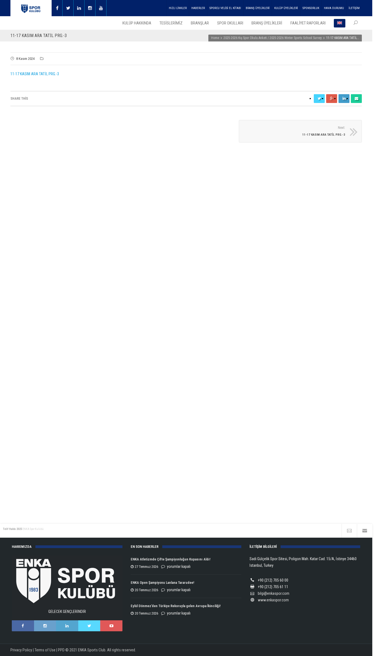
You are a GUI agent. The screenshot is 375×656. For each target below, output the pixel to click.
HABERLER (198, 8)
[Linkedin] (79, 8)
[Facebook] (57, 8)
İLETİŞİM (354, 8)
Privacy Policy (21, 650)
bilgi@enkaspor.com (273, 593)
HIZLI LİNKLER (178, 8)
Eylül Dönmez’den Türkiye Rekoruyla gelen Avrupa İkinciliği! (175, 606)
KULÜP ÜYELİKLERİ (286, 8)
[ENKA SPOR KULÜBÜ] (31, 8)
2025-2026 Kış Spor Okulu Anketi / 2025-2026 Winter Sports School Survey (272, 38)
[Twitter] (68, 8)
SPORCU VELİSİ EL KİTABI (225, 8)
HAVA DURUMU (334, 8)
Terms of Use (45, 650)
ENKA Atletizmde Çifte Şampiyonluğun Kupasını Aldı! (171, 559)
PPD (61, 650)
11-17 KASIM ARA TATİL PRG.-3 (34, 74)
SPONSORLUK (311, 8)
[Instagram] (90, 8)
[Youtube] (101, 8)
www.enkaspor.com (273, 600)
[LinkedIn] (67, 625)
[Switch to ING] (339, 23)
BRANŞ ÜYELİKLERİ (258, 8)
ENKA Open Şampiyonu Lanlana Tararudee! (162, 582)
